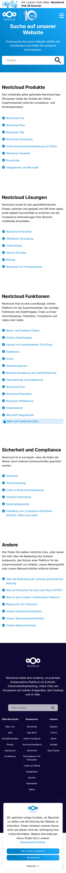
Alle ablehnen (33, 857)
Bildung (10, 259)
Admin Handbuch (32, 738)
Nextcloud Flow (15, 386)
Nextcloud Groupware (19, 139)
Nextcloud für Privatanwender (24, 266)
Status (32, 789)
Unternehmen (14, 245)
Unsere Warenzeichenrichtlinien (25, 618)
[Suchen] (53, 707)
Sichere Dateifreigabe (19, 337)
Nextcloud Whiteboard (19, 401)
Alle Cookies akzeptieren (33, 851)
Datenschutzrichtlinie (32, 842)
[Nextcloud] (20, 16)
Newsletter (31, 783)
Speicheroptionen (16, 365)
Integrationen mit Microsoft (22, 167)
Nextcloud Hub (15, 118)
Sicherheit (12, 475)
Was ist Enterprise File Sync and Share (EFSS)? (34, 590)
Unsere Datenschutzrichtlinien (24, 611)
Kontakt (53, 744)
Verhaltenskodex (10, 738)
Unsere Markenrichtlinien (21, 625)
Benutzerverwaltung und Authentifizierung (31, 372)
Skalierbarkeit (14, 407)
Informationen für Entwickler (32, 758)
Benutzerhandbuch (32, 744)
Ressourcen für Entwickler (21, 604)
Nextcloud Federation (19, 393)
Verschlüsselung (15, 483)
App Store (32, 732)
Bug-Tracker (54, 750)
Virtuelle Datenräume (18, 497)
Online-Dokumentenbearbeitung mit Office (31, 146)
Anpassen (31, 866)
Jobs (10, 732)
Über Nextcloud (10, 719)
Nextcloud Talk (15, 132)
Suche (9, 358)
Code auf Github (32, 765)
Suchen (32, 777)
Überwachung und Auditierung (24, 379)
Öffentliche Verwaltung (19, 238)
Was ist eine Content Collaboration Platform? (33, 597)
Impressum (10, 750)
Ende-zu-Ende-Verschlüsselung (25, 490)
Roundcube (13, 160)
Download (32, 726)
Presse (10, 744)
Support (54, 726)
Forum (54, 732)
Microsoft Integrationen (20, 415)
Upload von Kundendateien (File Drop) (29, 344)
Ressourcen (32, 719)
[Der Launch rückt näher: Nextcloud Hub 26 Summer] (10, 4)
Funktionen (10, 756)
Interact (54, 719)
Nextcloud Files (15, 125)
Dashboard (12, 351)
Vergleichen (32, 771)
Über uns (10, 726)
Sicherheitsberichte (17, 504)
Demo (54, 738)
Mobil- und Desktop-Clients (22, 330)
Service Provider (16, 252)
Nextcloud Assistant (18, 153)
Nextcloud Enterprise (18, 231)
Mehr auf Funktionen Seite (22, 421)
